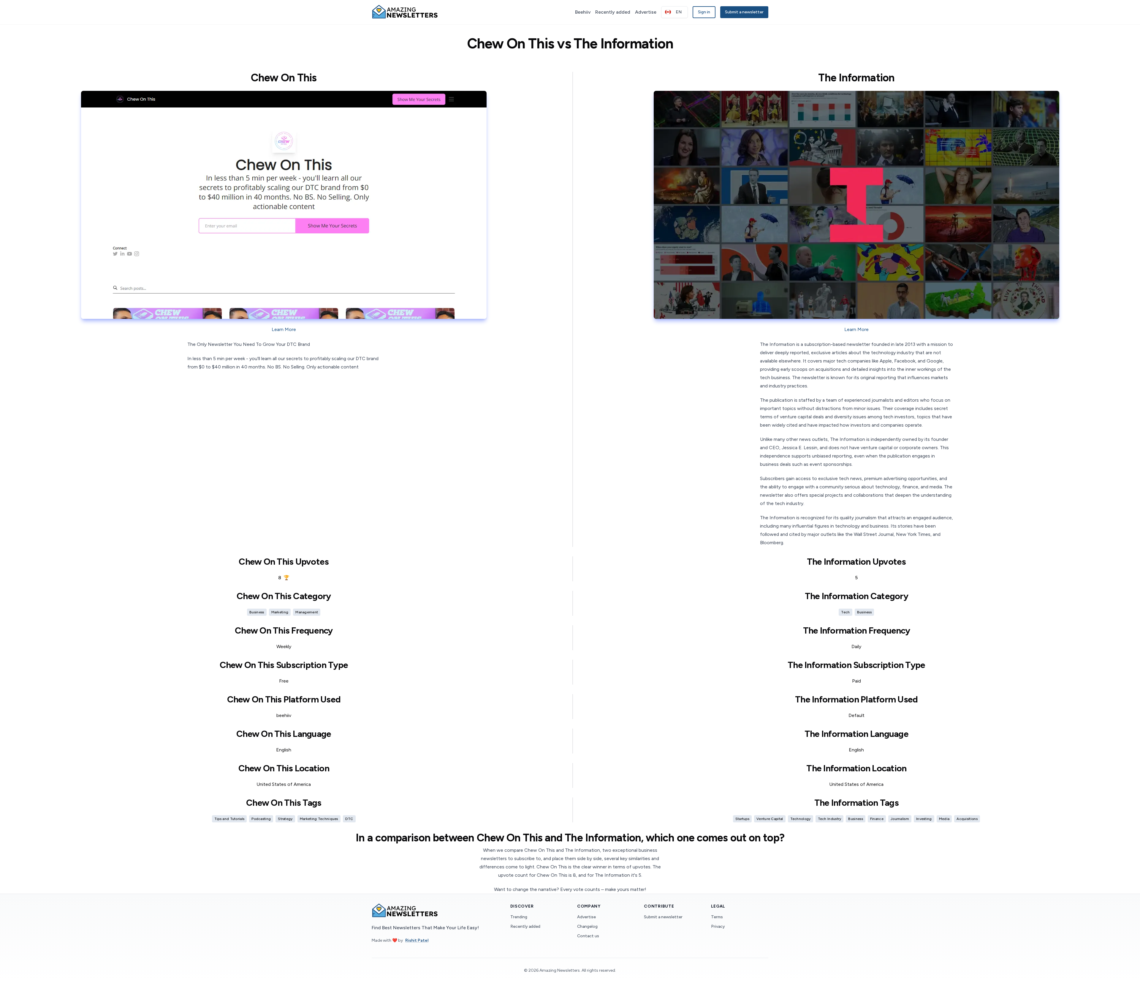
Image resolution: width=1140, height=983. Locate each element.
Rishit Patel (416, 940)
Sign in (704, 12)
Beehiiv (582, 12)
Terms (717, 916)
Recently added (612, 12)
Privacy (718, 926)
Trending (518, 916)
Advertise (645, 12)
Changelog (587, 926)
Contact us (588, 935)
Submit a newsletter (744, 12)
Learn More (284, 329)
